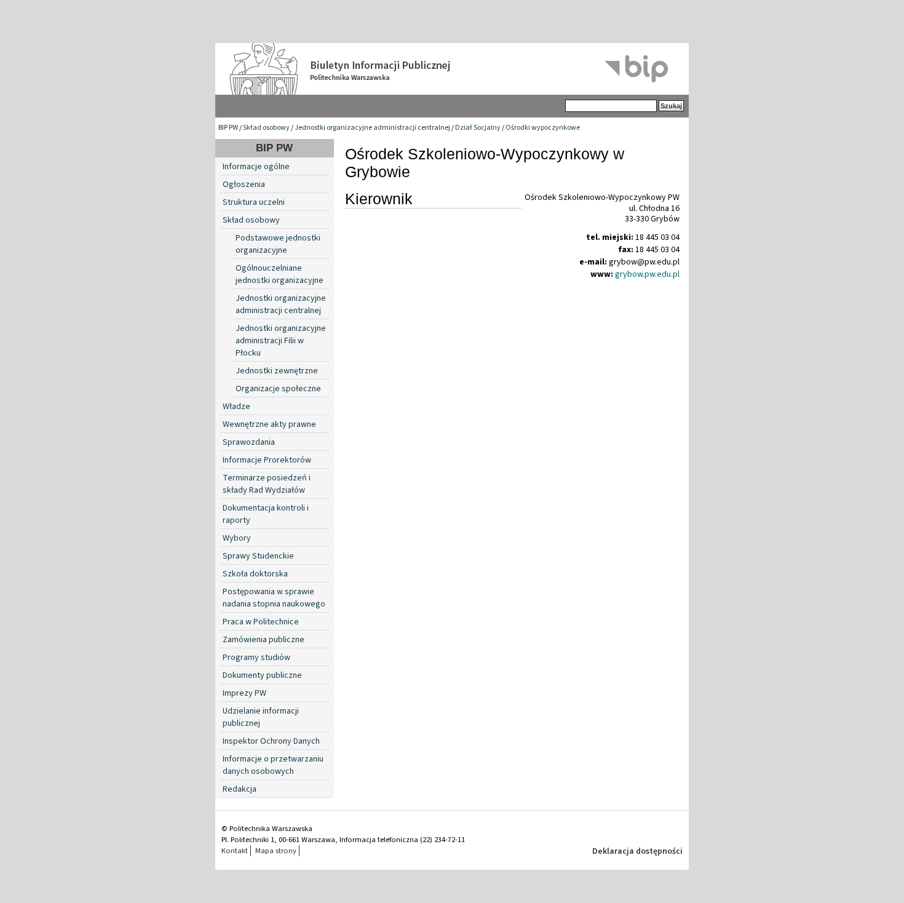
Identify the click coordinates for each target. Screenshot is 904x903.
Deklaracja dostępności (637, 851)
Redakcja (239, 789)
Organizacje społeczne (278, 389)
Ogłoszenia (244, 184)
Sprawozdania (249, 442)
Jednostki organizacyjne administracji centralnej (372, 127)
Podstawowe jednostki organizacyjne (278, 244)
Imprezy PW (244, 693)
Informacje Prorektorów (267, 460)
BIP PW (228, 127)
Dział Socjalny (478, 127)
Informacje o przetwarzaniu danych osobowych (273, 765)
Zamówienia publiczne (263, 640)
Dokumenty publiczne (262, 675)
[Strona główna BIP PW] (452, 69)
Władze (236, 406)
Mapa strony (275, 850)
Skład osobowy (266, 127)
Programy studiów (256, 657)
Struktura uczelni (254, 202)
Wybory (237, 538)
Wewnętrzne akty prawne (269, 424)
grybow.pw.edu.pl (647, 274)
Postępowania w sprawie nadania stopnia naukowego (274, 598)
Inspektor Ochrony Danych (271, 741)
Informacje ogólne (256, 167)
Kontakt (234, 850)
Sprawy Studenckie (258, 556)
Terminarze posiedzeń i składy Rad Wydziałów (267, 484)
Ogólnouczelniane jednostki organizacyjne (279, 274)
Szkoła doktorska (255, 574)
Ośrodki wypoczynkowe (543, 127)
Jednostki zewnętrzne (277, 371)
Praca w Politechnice (261, 622)
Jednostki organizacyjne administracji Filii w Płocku (281, 340)
